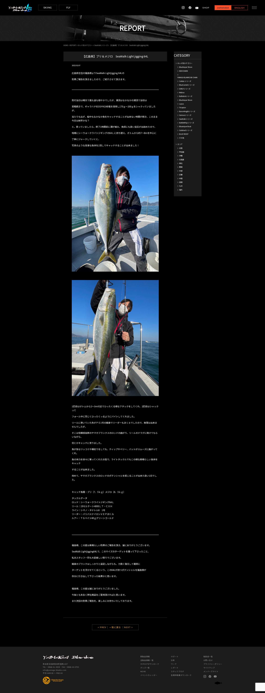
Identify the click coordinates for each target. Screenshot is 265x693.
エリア (179, 144)
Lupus (181, 104)
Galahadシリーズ (185, 130)
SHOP (205, 7)
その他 (181, 138)
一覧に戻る (115, 627)
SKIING (47, 7)
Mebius (181, 92)
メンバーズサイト (210, 671)
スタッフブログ (177, 671)
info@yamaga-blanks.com (54, 670)
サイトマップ (209, 667)
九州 (180, 186)
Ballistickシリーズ (185, 96)
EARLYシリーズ (184, 89)
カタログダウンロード (149, 664)
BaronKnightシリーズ (187, 111)
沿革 (173, 660)
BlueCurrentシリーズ (186, 85)
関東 (180, 167)
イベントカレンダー (148, 675)
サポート (174, 656)
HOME (65, 45)
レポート (174, 667)
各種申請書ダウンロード (181, 675)
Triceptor (182, 107)
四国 (180, 182)
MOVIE (143, 671)
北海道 (181, 159)
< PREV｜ (103, 627)
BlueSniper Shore (185, 67)
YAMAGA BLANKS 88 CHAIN (187, 77)
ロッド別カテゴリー (85, 45)
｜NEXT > (127, 627)
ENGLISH (239, 7)
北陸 (180, 148)
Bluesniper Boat (185, 126)
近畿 (180, 174)
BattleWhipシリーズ (186, 122)
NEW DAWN (183, 71)
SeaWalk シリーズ (101, 45)
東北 (180, 163)
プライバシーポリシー (212, 664)
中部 (180, 171)
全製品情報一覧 (147, 660)
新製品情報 (145, 656)
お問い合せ (208, 660)
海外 (180, 190)
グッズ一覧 (145, 667)
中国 (180, 178)
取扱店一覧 (208, 656)
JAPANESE (223, 7)
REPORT (73, 45)
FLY (68, 7)
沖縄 (180, 155)
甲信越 (181, 152)
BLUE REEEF (183, 134)
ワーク (174, 664)
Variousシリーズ (185, 115)
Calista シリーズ (185, 81)
